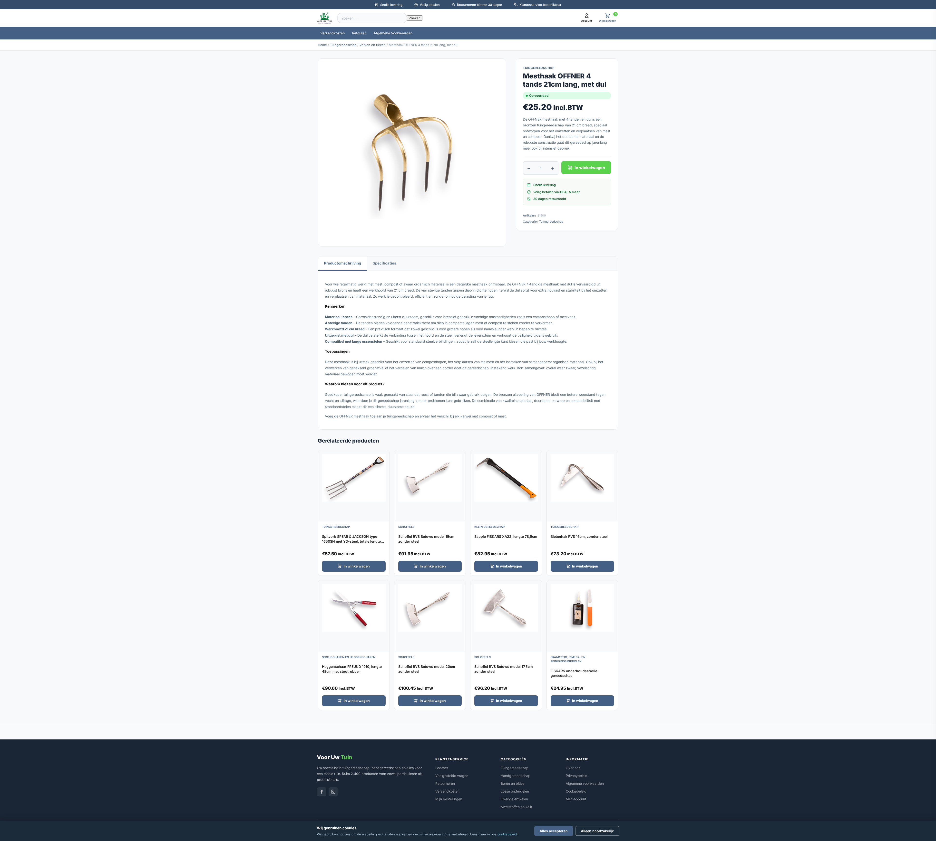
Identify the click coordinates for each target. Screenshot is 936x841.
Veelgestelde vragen (451, 776)
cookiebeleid (507, 834)
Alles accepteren (554, 831)
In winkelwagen (590, 167)
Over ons (573, 768)
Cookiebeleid (576, 791)
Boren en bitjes (512, 783)
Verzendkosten (332, 33)
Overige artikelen (514, 799)
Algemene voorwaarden (585, 783)
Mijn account (576, 799)
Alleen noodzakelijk (597, 831)
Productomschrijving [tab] (342, 263)
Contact (441, 768)
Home (322, 45)
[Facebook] (321, 791)
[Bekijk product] (384, 456)
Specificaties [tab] (384, 263)
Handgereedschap (515, 776)
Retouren (359, 33)
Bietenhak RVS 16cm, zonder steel (579, 536)
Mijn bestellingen (448, 799)
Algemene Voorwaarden (393, 33)
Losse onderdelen (515, 791)
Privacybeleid (576, 776)
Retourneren (445, 783)
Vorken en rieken (373, 45)
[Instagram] (333, 791)
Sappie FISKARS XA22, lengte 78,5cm (505, 536)
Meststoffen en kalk (516, 807)
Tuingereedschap (343, 45)
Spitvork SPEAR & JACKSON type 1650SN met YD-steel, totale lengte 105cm (351, 541)
